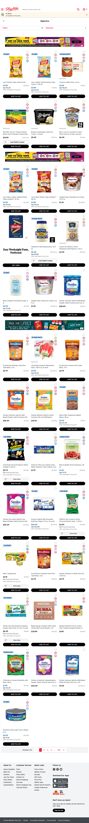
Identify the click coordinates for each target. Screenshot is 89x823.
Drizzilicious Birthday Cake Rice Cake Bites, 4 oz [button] (14, 367)
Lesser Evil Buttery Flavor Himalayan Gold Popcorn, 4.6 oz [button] (70, 248)
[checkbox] (27, 52)
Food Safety (20, 774)
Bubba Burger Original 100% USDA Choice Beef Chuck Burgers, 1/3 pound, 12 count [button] (43, 627)
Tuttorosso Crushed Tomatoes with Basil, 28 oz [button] (15, 681)
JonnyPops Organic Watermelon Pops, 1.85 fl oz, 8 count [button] (42, 367)
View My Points (21, 787)
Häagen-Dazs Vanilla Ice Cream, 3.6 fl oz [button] (44, 302)
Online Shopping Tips (23, 785)
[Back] (4, 21)
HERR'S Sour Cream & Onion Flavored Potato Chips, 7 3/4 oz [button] (70, 520)
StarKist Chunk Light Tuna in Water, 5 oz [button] (15, 731)
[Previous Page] (36, 750)
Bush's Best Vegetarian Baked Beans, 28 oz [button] (70, 416)
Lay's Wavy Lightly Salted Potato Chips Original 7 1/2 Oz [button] (15, 198)
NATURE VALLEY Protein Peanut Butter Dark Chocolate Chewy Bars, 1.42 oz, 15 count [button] (15, 133)
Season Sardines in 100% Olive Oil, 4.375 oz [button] (71, 575)
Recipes (37, 774)
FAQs (18, 769)
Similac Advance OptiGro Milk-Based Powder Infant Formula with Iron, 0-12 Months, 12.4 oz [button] (72, 302)
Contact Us (20, 777)
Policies (25, 820)
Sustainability (8, 785)
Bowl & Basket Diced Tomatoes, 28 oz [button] (71, 466)
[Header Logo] (12, 9)
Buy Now (16, 265)
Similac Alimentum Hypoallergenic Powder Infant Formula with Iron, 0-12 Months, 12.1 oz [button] (43, 681)
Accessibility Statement (37, 820)
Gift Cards (38, 777)
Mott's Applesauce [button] (12, 574)
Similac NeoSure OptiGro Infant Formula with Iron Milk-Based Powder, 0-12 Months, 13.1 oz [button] (42, 416)
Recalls (18, 772)
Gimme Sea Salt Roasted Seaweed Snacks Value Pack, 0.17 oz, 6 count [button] (15, 627)
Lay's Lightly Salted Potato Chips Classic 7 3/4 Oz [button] (43, 83)
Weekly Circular (39, 772)
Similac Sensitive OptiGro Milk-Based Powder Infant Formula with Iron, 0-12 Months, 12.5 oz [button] (15, 416)
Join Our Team (8, 777)
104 (59, 750)
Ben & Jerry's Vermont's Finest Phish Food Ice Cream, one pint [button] (70, 133)
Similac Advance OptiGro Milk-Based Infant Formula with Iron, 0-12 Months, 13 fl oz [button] (72, 681)
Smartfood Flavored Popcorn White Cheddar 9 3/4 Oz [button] (15, 466)
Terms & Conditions (64, 820)
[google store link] (60, 787)
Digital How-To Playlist (42, 785)
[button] (78, 9)
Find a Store (38, 769)
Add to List (16, 96)
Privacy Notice (51, 820)
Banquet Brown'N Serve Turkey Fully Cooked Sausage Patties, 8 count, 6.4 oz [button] (70, 627)
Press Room (7, 780)
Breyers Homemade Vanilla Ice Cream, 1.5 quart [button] (42, 133)
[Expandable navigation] (2, 9)
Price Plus (38, 780)
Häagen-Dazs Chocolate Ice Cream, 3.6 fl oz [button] (71, 198)
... (54, 750)
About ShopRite (9, 769)
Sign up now (59, 810)
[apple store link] (60, 782)
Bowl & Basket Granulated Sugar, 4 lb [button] (15, 302)
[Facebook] (54, 770)
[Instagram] (57, 770)
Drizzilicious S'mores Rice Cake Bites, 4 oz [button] (70, 367)
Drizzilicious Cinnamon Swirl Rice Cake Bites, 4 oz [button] (43, 575)
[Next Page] (64, 750)
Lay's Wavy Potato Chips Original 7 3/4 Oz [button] (43, 198)
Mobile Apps (38, 782)
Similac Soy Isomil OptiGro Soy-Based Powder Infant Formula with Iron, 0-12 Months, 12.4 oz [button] (15, 520)
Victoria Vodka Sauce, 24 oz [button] (69, 82)
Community (7, 782)
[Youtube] (61, 770)
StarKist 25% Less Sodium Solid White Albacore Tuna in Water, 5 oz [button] (43, 466)
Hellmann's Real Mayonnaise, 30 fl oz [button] (43, 248)
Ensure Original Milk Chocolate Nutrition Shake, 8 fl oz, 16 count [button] (43, 520)
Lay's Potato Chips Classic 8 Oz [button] (14, 82)
